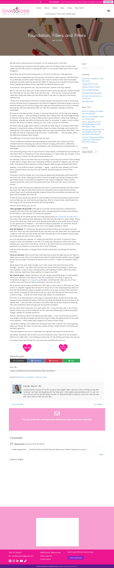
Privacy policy (45, 559)
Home (38, 8)
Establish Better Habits (91, 87)
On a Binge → (99, 404)
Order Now (108, 2)
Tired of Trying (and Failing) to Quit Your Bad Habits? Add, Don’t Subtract (92, 139)
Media (54, 8)
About (46, 8)
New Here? (79, 8)
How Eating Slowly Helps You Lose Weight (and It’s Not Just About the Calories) (93, 131)
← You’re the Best (17, 404)
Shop (69, 8)
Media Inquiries (46, 556)
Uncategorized (87, 101)
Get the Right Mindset (90, 90)
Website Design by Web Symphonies (68, 566)
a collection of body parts (67, 217)
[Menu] (109, 10)
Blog (62, 8)
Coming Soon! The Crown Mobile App (60, 14)
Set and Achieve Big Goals (92, 93)
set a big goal (33, 280)
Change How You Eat (90, 84)
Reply (101, 454)
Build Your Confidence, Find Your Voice (32, 377)
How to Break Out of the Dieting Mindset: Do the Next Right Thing (91, 124)
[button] (87, 426)
